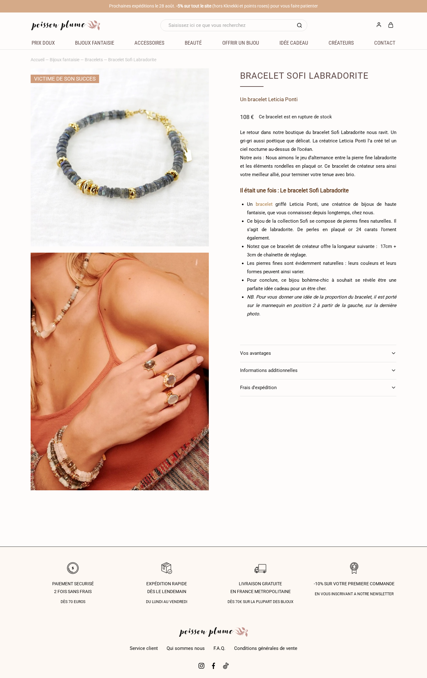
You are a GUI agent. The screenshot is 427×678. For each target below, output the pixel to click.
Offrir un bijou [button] (240, 43)
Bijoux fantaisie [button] (94, 43)
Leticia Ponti (283, 99)
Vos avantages (255, 353)
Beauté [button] (193, 43)
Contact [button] (384, 43)
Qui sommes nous (186, 648)
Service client (144, 648)
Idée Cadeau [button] (293, 43)
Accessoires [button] (149, 43)
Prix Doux (43, 43)
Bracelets (94, 59)
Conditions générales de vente (265, 648)
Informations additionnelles (269, 370)
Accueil (37, 59)
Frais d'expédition (258, 387)
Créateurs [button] (341, 43)
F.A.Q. (219, 648)
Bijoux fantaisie (64, 59)
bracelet (257, 99)
